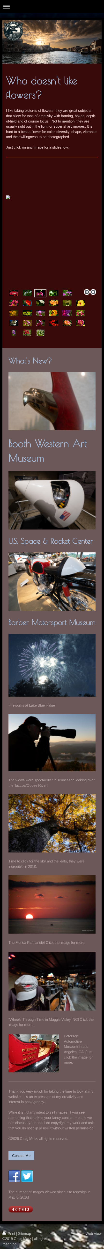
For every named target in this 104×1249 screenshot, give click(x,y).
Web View (94, 1233)
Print (11, 1233)
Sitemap (24, 1233)
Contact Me (21, 1156)
